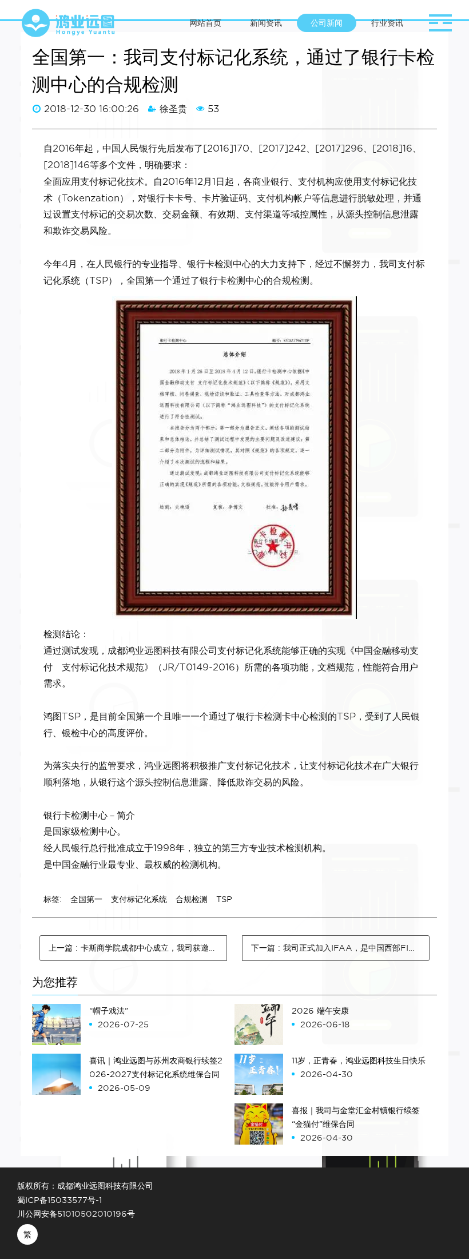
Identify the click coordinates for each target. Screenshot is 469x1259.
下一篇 (340, 947)
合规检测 (192, 899)
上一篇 (138, 947)
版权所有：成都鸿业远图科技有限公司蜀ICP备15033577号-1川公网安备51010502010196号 (85, 1199)
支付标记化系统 (139, 899)
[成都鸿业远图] (69, 23)
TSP (224, 899)
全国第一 (86, 899)
